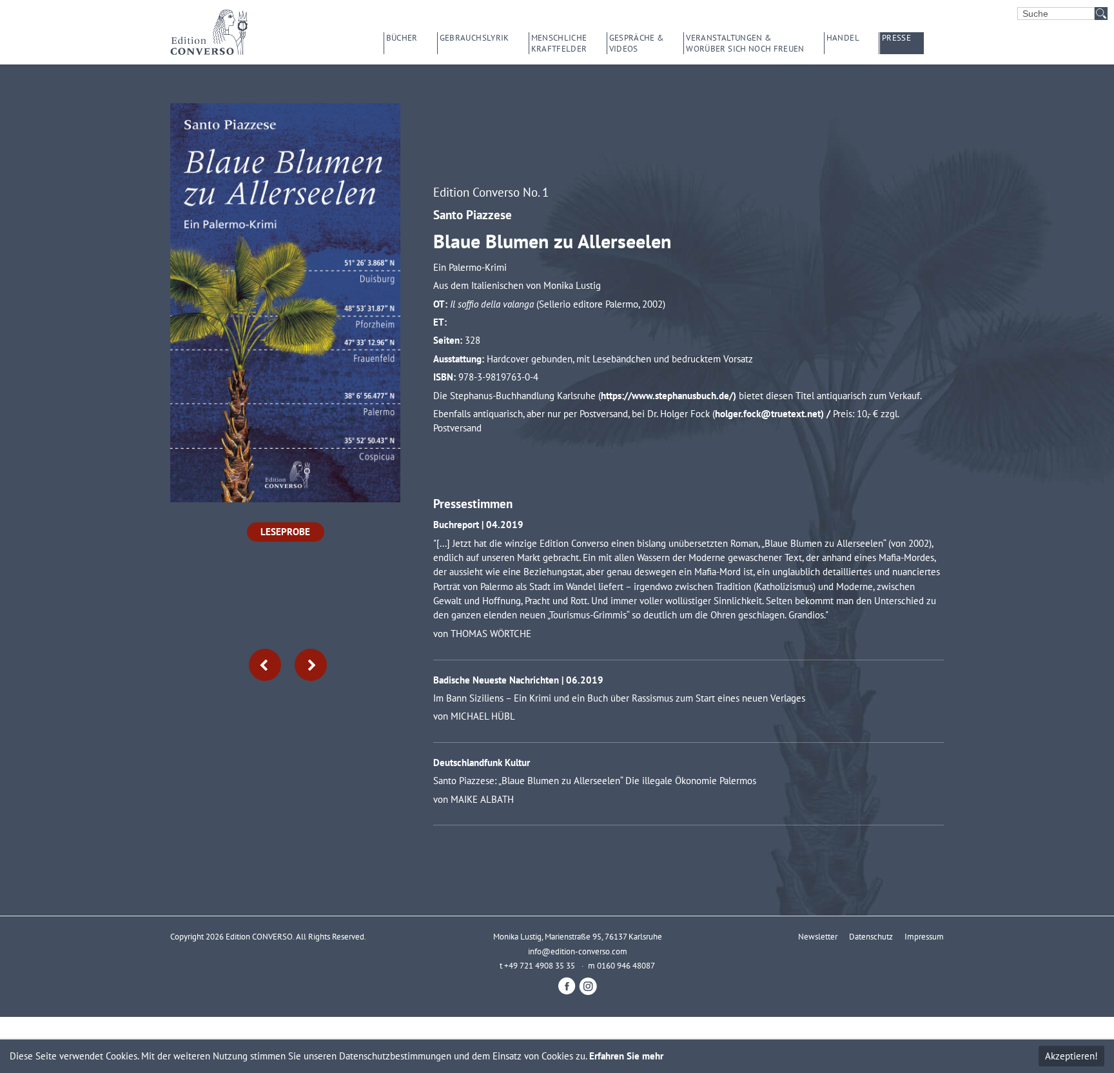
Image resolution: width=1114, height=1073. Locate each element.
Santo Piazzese (472, 214)
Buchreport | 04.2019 (478, 524)
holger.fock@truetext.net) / (774, 414)
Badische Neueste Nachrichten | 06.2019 (518, 680)
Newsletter (817, 936)
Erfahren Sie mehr (626, 1056)
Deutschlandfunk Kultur (481, 762)
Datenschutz (871, 936)
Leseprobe (285, 532)
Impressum (924, 936)
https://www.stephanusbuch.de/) (670, 395)
